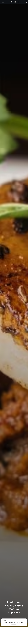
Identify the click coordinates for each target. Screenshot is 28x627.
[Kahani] (14, 2)
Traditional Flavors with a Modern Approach (14, 607)
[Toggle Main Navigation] (2, 2)
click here (13, 624)
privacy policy (20, 622)
